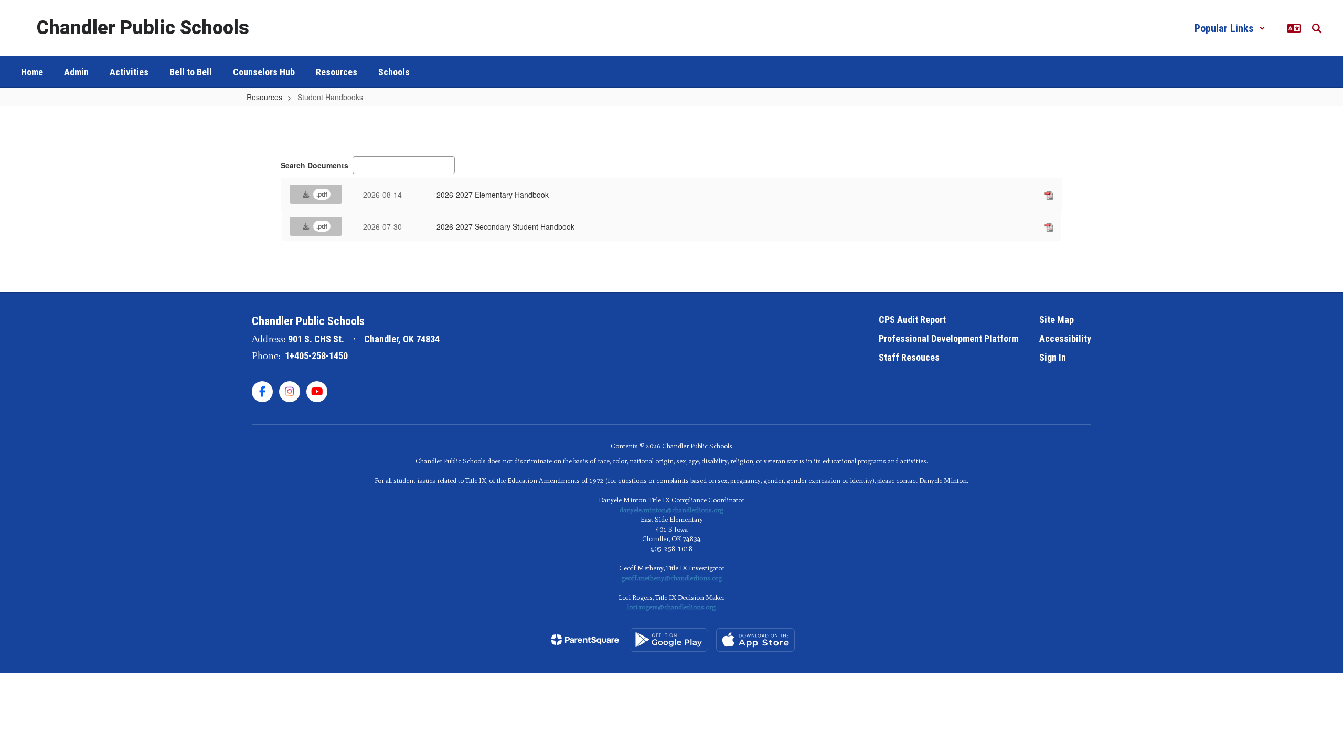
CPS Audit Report (912, 319)
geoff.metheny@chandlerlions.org (671, 578)
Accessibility (1065, 338)
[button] (1230, 28)
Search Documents (314, 165)
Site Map (1056, 319)
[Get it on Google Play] (669, 640)
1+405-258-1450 (316, 355)
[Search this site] (1317, 28)
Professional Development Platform (948, 338)
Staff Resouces (909, 357)
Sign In (1052, 357)
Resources (264, 97)
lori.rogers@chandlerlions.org (671, 607)
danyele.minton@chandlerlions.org (671, 510)
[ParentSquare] (585, 640)
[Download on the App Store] (755, 640)
